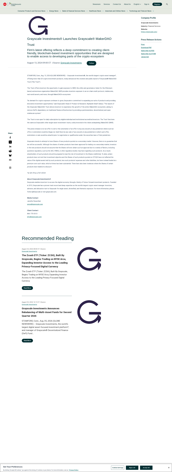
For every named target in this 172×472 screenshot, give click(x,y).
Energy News (53, 11)
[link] (96, 4)
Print (143, 45)
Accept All (146, 467)
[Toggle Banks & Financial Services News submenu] (87, 11)
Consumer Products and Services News (31, 11)
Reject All (132, 467)
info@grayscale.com (34, 217)
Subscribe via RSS (147, 51)
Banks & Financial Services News (73, 11)
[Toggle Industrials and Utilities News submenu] (127, 11)
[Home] (12, 4)
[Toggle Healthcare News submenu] (103, 11)
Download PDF (146, 48)
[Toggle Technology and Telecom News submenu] (153, 11)
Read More (27, 288)
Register (157, 4)
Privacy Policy (73, 470)
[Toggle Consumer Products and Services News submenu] (47, 11)
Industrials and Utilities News (115, 11)
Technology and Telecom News (140, 11)
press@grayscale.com (35, 204)
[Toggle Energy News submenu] (60, 11)
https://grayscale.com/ (149, 32)
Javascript (145, 57)
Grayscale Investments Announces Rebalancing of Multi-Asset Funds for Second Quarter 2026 (46, 312)
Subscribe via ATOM (148, 54)
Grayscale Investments (71, 63)
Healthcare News (95, 11)
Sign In (146, 4)
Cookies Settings (117, 467)
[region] (86, 468)
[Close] (169, 467)
